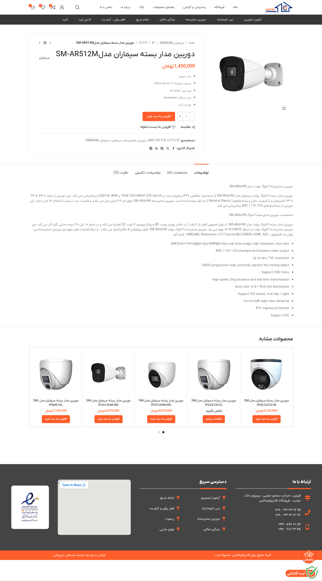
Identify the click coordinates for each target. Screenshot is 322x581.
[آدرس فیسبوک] (173, 148)
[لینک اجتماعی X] (168, 148)
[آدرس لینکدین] (156, 148)
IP (153, 43)
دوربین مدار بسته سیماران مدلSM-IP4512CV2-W (266, 403)
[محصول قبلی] (50, 43)
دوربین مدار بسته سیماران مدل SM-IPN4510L (56, 403)
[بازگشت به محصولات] (45, 43)
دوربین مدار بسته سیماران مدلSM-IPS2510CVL (213, 403)
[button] (267, 419)
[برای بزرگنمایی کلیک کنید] (283, 108)
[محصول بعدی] (39, 43)
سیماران (44, 57)
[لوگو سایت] (279, 7)
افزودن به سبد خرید (159, 116)
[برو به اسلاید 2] (159, 432)
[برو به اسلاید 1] (163, 432)
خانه (192, 43)
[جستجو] (77, 7)
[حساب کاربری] (62, 7)
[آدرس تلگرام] (151, 148)
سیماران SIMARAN (172, 43)
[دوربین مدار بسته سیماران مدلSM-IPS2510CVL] (214, 374)
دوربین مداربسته (135, 140)
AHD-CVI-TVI (157, 140)
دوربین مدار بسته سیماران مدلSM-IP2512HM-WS (161, 403)
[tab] (201, 170)
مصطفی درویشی (64, 555)
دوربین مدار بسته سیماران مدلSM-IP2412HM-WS (108, 403)
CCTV (143, 43)
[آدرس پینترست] (162, 148)
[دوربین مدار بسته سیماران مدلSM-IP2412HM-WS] (108, 374)
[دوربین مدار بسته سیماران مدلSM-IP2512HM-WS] (161, 374)
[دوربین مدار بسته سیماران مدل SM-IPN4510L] (56, 374)
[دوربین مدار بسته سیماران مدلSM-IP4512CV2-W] (266, 374)
